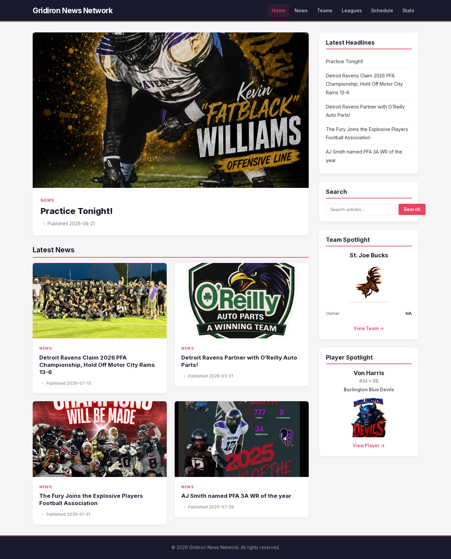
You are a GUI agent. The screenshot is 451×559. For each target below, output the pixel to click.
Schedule (382, 10)
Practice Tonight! (344, 61)
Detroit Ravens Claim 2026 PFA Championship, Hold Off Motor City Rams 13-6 (364, 84)
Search (412, 209)
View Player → (369, 445)
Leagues (352, 10)
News (301, 10)
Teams (324, 10)
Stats (408, 10)
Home (278, 10)
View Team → (369, 328)
